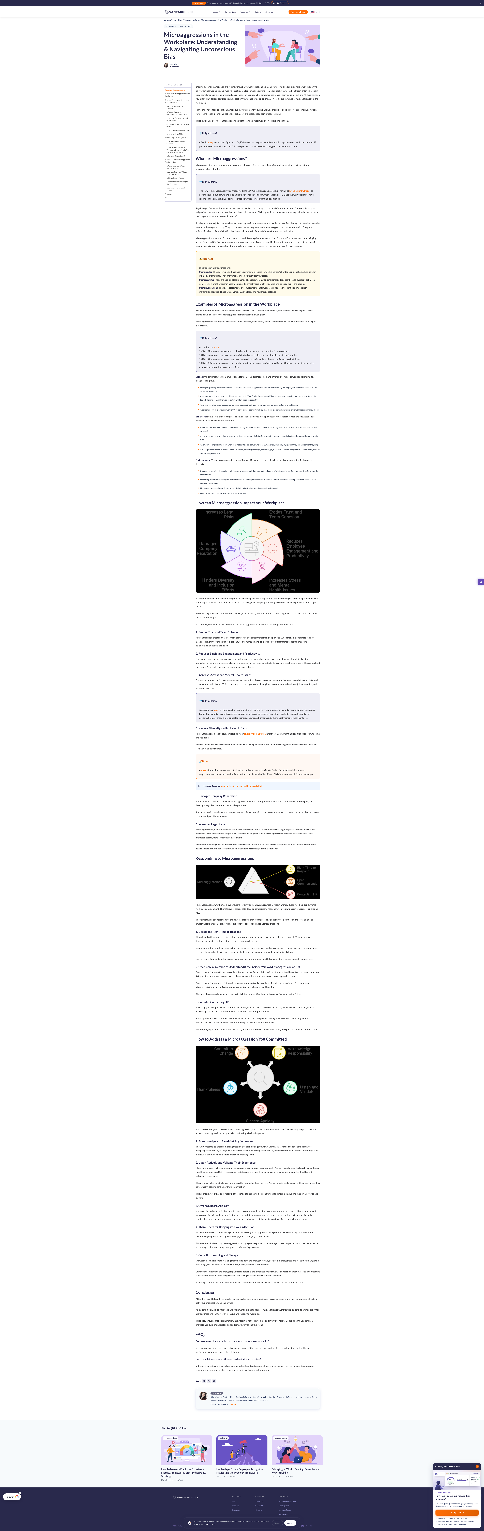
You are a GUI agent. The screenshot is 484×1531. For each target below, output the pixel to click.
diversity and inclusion (255, 733)
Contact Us (259, 1506)
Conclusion (169, 194)
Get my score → (457, 1512)
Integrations (230, 12)
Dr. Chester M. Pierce (300, 190)
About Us (269, 12)
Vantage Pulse (285, 1506)
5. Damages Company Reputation (178, 130)
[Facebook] (311, 1526)
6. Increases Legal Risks (175, 134)
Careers (258, 1510)
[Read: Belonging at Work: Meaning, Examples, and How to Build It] (297, 1458)
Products (215, 12)
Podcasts (235, 1506)
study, (217, 347)
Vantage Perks (285, 1510)
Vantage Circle (170, 20)
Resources (244, 12)
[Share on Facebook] (214, 1381)
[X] (307, 1526)
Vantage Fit (283, 1514)
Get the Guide (278, 3)
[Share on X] (209, 1381)
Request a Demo (298, 12)
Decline (277, 1523)
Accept (290, 1523)
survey (210, 142)
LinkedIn (232, 1404)
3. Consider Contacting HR (176, 156)
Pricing (258, 12)
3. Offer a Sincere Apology (176, 178)
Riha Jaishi (174, 66)
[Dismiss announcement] (480, 3)
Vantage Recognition (287, 1501)
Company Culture (191, 20)
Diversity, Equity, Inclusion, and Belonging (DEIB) (241, 786)
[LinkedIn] (302, 1526)
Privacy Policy (209, 1524)
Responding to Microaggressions (176, 138)
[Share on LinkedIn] (204, 1381)
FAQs (167, 198)
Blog (180, 20)
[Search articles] (481, 582)
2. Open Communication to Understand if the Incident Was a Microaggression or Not (178, 150)
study (216, 710)
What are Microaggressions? (175, 90)
